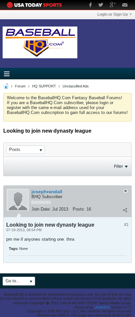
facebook (90, 5)
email (125, 5)
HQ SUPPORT (44, 86)
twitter (100, 5)
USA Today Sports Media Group (36, 5)
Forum (20, 86)
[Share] (124, 209)
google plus (113, 5)
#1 (126, 224)
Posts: (79, 209)
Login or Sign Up (112, 14)
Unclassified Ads (76, 86)
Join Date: (41, 209)
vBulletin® (102, 307)
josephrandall (46, 191)
